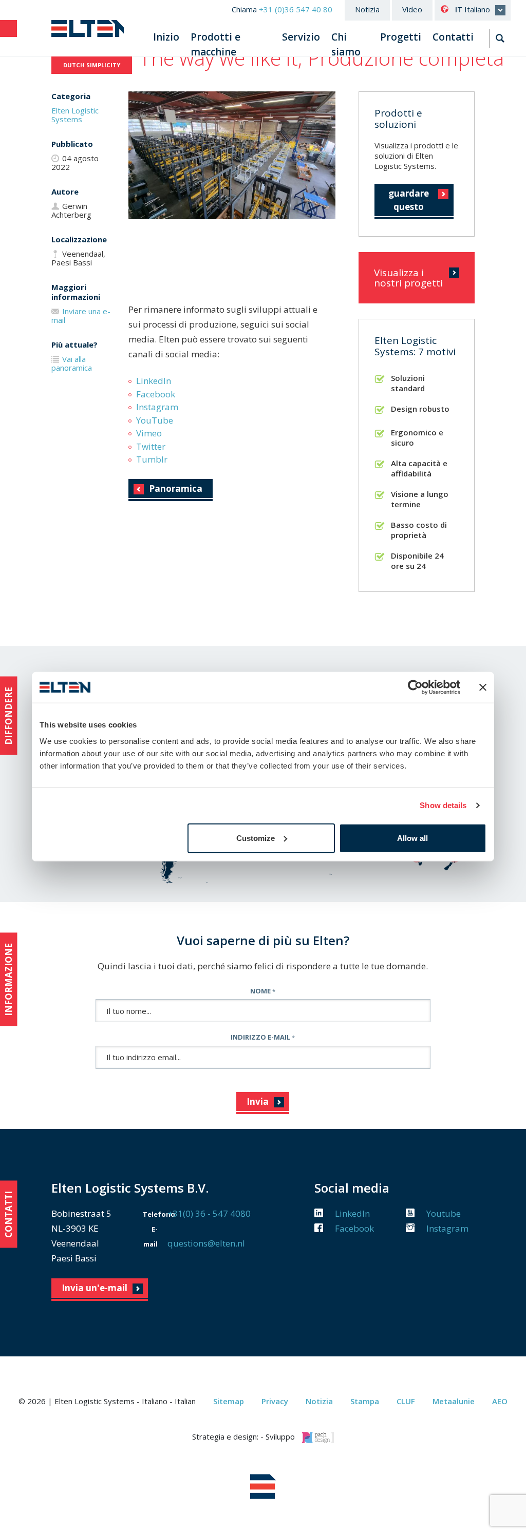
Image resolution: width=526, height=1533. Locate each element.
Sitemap (228, 1401)
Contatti (453, 37)
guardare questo (408, 200)
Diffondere (8, 716)
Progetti (400, 37)
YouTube (154, 420)
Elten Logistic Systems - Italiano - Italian (87, 28)
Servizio (301, 37)
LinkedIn (153, 381)
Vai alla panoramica (71, 363)
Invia (258, 1101)
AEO (500, 1401)
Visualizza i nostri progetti (408, 277)
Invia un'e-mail (94, 1288)
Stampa (364, 1401)
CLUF (406, 1401)
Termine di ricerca (500, 38)
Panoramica (175, 488)
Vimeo (149, 433)
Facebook (155, 394)
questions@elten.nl (206, 1243)
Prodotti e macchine (215, 44)
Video (412, 9)
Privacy (274, 1401)
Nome (262, 990)
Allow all (412, 837)
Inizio (166, 37)
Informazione (8, 979)
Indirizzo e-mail (263, 1037)
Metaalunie (454, 1401)
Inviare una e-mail (80, 315)
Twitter (150, 446)
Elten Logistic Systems (75, 114)
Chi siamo (346, 44)
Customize (255, 837)
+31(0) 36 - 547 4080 (209, 1213)
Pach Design (318, 1438)
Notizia (367, 9)
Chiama (282, 9)
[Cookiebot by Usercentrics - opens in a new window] (415, 687)
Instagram (157, 407)
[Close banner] (482, 687)
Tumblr (151, 459)
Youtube (442, 1213)
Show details (443, 805)
